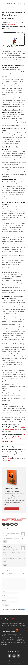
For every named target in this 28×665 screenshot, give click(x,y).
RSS (9, 460)
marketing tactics (5, 520)
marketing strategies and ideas (18, 519)
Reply (5, 541)
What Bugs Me (6, 619)
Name (3, 591)
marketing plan (10, 519)
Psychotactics (14, 3)
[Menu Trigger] (24, 3)
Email (3, 595)
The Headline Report (8, 631)
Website (4, 600)
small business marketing (13, 520)
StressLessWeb (17, 663)
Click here (16, 626)
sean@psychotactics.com (12, 660)
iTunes (4, 458)
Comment (4, 577)
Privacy (19, 660)
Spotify (13, 24)
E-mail (15, 458)
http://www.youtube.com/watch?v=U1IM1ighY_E (13, 538)
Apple (8, 24)
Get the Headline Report (12, 509)
